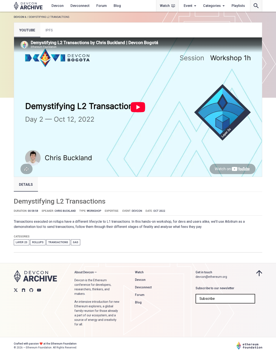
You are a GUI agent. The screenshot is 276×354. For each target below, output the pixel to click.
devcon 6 (20, 17)
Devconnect (80, 6)
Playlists (238, 6)
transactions (58, 242)
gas (75, 242)
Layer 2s (21, 242)
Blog (117, 6)
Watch (165, 6)
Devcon (58, 6)
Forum (101, 6)
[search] (256, 6)
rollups (38, 242)
